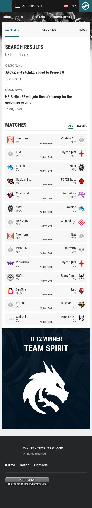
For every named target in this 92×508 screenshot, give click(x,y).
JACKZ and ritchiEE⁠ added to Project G (34, 72)
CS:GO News (49, 29)
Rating (24, 465)
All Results (12, 29)
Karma (10, 465)
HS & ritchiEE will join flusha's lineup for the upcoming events (38, 99)
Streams (38, 17)
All (70, 125)
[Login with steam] (85, 6)
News (21, 17)
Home (7, 17)
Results (82, 125)
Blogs (83, 29)
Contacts (41, 465)
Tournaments (61, 17)
